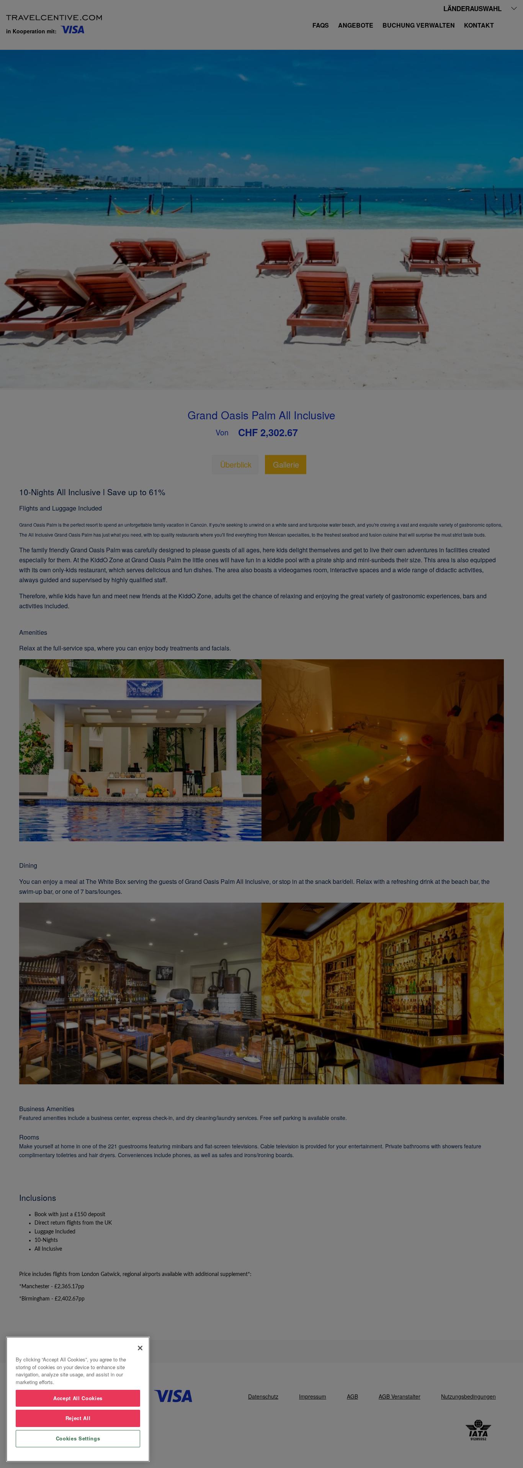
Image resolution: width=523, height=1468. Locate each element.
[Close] (140, 1348)
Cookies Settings (78, 1438)
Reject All (78, 1418)
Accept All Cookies (78, 1398)
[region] (78, 1399)
